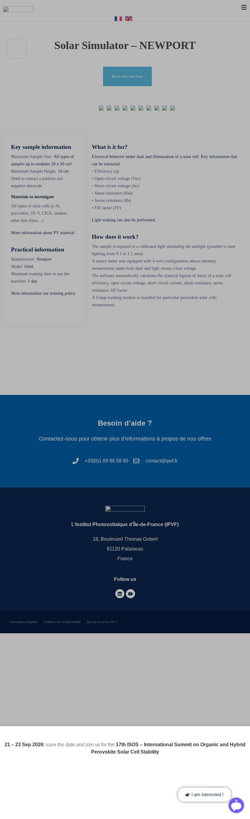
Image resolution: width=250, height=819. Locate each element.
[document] (125, 409)
